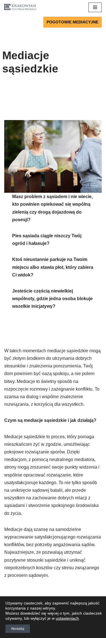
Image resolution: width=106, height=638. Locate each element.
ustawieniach (67, 618)
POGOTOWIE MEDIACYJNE (72, 22)
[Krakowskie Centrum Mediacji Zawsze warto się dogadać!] (21, 7)
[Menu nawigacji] (95, 7)
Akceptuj (17, 629)
